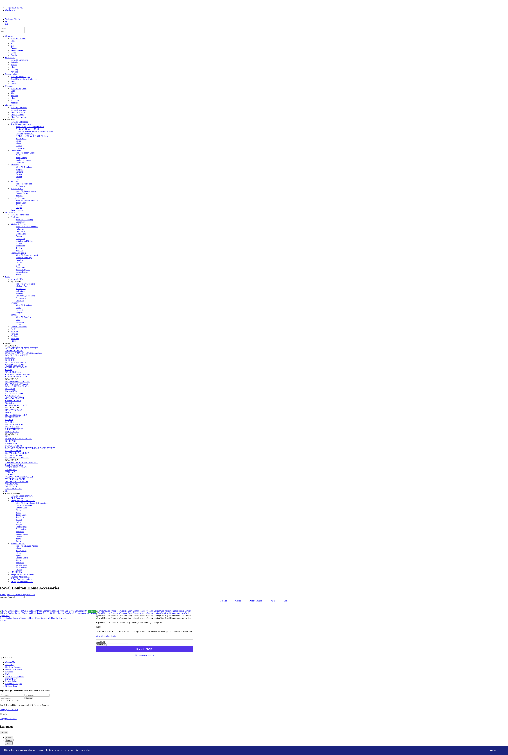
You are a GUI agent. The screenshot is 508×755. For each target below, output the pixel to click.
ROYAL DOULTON (14, 455)
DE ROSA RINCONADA (16, 384)
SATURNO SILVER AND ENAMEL (21, 462)
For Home (15, 338)
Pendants (19, 172)
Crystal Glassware (18, 110)
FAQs (7, 674)
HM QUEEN (16, 572)
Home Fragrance (23, 269)
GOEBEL (9, 403)
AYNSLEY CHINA (14, 350)
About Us (9, 664)
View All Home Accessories (27, 255)
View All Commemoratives (22, 496)
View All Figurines (18, 88)
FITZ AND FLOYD (14, 393)
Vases (13, 41)
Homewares (10, 212)
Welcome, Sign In (12, 19)
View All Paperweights (20, 76)
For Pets (14, 336)
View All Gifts (17, 279)
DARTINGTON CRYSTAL (17, 381)
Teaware (19, 250)
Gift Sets (14, 341)
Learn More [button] (85, 750)
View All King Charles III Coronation (31, 503)
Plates (18, 141)
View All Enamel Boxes (26, 191)
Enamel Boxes (17, 188)
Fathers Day (21, 288)
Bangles (19, 169)
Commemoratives (13, 493)
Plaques (14, 48)
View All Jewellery (24, 167)
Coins (18, 522)
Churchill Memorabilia (20, 577)
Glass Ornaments (18, 112)
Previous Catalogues (13, 683)
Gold (13, 91)
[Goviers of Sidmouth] (254, 14)
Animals (14, 62)
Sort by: (3, 597)
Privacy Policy (11, 679)
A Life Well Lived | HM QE (27, 129)
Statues (19, 205)
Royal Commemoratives (21, 124)
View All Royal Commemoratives (30, 126)
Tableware (20, 248)
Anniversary (21, 298)
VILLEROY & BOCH (15, 479)
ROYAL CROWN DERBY (17, 453)
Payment (9, 672)
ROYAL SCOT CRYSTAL (17, 458)
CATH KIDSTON (13, 372)
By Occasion (16, 281)
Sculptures (20, 186)
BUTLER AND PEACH (16, 362)
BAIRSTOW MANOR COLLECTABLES (23, 353)
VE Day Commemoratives (22, 581)
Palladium (20, 322)
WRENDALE (11, 486)
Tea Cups (20, 517)
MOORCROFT (12, 431)
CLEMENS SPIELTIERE (16, 377)
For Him (14, 331)
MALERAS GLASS (14, 424)
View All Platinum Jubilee (27, 546)
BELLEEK (10, 358)
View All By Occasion (25, 284)
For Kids (14, 334)
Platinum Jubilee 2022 (25, 134)
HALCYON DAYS (13, 410)
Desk (18, 265)
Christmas (20, 300)
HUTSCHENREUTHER (16, 415)
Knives (19, 243)
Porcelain (14, 72)
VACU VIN (10, 472)
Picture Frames (17, 50)
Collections (10, 119)
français (9, 740)
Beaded (14, 65)
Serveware (20, 246)
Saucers (19, 520)
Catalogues (10, 10)
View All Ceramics (18, 38)
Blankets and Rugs (24, 257)
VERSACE (10, 474)
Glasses (19, 146)
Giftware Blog (11, 686)
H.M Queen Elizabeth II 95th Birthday (32, 136)
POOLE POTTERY (13, 446)
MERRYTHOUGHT (14, 429)
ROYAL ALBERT (13, 450)
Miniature (15, 100)
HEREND (9, 412)
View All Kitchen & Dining (27, 227)
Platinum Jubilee (18, 543)
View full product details (106, 636)
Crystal (14, 84)
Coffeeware (21, 234)
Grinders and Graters (24, 241)
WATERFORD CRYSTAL (16, 481)
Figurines (14, 55)
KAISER (9, 419)
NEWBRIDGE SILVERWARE (18, 439)
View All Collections (19, 122)
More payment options (144, 655)
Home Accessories (19, 253)
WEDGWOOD (12, 484)
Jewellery (15, 165)
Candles (19, 260)
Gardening (15, 217)
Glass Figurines (17, 115)
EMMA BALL (11, 391)
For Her (14, 329)
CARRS (8, 369)
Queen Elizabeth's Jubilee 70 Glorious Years (34, 131)
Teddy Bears (21, 138)
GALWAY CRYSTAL (14, 398)
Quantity (99, 642)
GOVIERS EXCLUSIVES (16, 405)
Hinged (19, 324)
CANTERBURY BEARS (16, 367)
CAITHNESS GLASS (15, 365)
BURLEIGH (10, 360)
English (4, 732)
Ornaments (10, 57)
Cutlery (19, 236)
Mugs (13, 43)
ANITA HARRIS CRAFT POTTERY (21, 348)
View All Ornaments (19, 60)
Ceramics (9, 36)
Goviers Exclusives (24, 505)
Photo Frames (21, 527)
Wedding (19, 293)
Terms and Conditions (14, 676)
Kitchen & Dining (18, 224)
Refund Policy (11, 681)
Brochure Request (12, 667)
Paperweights (11, 74)
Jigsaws (19, 541)
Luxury (19, 174)
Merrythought (21, 157)
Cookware (20, 231)
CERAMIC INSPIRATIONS (17, 374)
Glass (13, 67)
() (6, 24)
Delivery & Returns (13, 669)
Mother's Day (21, 286)
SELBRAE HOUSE (14, 465)
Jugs (12, 45)
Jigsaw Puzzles (17, 210)
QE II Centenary (17, 498)
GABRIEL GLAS (13, 396)
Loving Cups (21, 508)
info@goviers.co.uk (8, 718)
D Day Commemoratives (21, 579)
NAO (7, 436)
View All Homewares (20, 215)
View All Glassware (19, 107)
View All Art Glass (24, 184)
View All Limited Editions (27, 200)
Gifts (7, 277)
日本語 (9, 743)
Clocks (13, 53)
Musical (19, 196)
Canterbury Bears (23, 160)
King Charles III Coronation (23, 500)
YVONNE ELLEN (13, 489)
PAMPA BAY (11, 443)
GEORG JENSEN (13, 400)
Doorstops (20, 267)
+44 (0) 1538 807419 (14, 8)
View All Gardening (24, 219)
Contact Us (10, 662)
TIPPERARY (11, 469)
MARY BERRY (12, 427)
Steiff (18, 155)
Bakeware (20, 229)
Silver (13, 93)
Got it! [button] (493, 750)
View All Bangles (23, 317)
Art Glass (15, 181)
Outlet (7, 491)
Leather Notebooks (19, 327)
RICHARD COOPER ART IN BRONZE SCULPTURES (30, 448)
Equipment (20, 222)
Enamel (19, 176)
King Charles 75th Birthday (22, 574)
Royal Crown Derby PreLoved (24, 79)
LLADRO (9, 422)
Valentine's (20, 291)
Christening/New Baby (25, 296)
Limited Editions (18, 198)
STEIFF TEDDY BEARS (16, 467)
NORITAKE (10, 441)
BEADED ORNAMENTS (16, 355)
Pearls (18, 179)
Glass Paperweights (19, 117)
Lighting (14, 69)
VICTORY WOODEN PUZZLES (20, 477)
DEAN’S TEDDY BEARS (17, 386)
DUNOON (10, 388)
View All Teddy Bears (25, 153)
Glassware (10, 105)
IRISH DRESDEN (13, 417)
